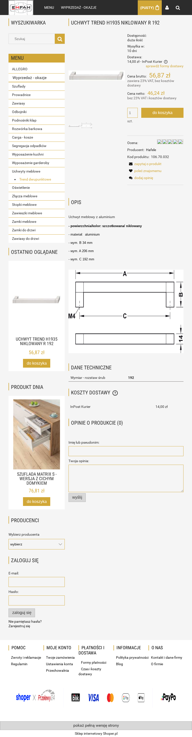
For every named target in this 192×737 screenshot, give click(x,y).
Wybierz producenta (24, 534)
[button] (144, 164)
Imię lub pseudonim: (83, 442)
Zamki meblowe (24, 222)
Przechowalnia (57, 670)
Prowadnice (21, 95)
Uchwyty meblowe (26, 171)
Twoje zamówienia (60, 657)
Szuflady (19, 86)
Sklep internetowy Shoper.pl (96, 733)
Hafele (151, 150)
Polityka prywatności (132, 657)
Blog (119, 664)
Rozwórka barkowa (27, 129)
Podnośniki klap (24, 120)
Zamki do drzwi (24, 230)
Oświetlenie (21, 188)
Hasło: (13, 592)
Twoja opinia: (78, 461)
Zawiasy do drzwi (25, 239)
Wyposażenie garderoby (30, 163)
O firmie (157, 664)
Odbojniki (19, 112)
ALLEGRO (20, 69)
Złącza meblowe (24, 196)
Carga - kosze (22, 137)
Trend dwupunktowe (35, 179)
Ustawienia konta (59, 664)
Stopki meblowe (24, 205)
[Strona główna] (20, 7)
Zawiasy (18, 103)
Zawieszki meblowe (27, 213)
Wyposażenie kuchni (28, 154)
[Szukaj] (60, 39)
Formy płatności (93, 662)
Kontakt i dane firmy (166, 657)
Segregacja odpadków (29, 146)
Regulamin (19, 664)
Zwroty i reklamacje (26, 657)
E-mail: (13, 573)
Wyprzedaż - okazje (29, 77)
